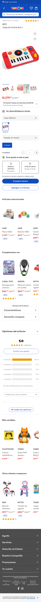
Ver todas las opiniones (21, 410)
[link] (9, 222)
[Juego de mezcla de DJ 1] (5, 88)
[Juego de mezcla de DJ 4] (26, 88)
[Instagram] (22, 588)
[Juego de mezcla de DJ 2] (12, 88)
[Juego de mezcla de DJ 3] (19, 88)
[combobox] (21, 394)
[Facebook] (18, 588)
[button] (31, 20)
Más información (31, 598)
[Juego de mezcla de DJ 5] (33, 88)
